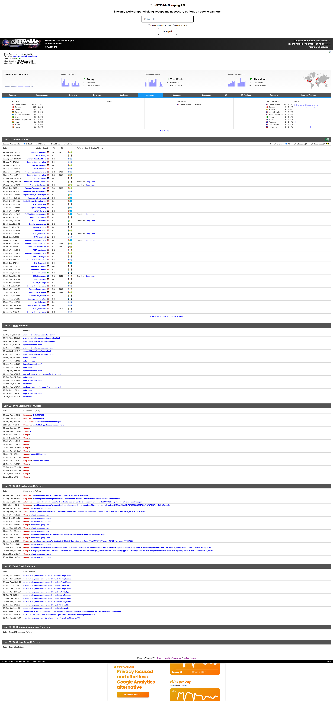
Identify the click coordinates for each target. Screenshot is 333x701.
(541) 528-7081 (38, 415)
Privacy (329, 662)
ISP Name (70, 144)
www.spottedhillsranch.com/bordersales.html (41, 338)
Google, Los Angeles (37, 217)
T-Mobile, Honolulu (38, 152)
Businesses (319, 144)
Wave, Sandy (41, 156)
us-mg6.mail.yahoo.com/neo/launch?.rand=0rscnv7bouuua (47, 595)
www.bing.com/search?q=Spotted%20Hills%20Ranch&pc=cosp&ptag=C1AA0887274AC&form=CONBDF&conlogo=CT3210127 (83, 541)
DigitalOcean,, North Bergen (34, 195)
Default (29, 144)
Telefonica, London (38, 266)
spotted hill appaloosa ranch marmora (48, 425)
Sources (12, 95)
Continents (124, 95)
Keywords (97, 95)
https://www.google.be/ (40, 525)
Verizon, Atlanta (39, 227)
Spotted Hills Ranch (41, 461)
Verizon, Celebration (38, 185)
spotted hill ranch (40, 418)
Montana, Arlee (40, 230)
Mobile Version (190, 658)
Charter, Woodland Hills (36, 159)
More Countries (164, 131)
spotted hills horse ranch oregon (48, 422)
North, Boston (40, 302)
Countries (150, 95)
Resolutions (206, 95)
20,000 (16, 139)
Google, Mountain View (36, 162)
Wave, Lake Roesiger (37, 292)
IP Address (55, 144)
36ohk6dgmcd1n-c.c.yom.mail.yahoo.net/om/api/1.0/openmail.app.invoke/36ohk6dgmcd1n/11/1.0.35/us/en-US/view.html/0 (72, 611)
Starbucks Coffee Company (35, 182)
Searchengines (42, 95)
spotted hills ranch (38, 454)
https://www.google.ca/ (40, 515)
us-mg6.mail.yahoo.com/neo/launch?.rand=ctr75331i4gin (46, 592)
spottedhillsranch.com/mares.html (37, 351)
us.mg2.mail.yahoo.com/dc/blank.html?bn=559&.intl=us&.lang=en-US (51, 618)
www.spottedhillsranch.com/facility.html (39, 335)
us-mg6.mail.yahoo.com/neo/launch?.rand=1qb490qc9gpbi (47, 598)
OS (226, 95)
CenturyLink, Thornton (37, 299)
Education (301, 144)
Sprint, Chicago (39, 283)
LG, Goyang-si (40, 263)
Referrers (73, 95)
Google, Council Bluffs (37, 247)
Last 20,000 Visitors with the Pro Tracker (166, 316)
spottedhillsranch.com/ (32, 345)
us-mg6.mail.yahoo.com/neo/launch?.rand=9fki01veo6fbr (46, 605)
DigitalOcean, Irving (38, 208)
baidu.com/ (27, 384)
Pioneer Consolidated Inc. (35, 172)
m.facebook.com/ (30, 358)
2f (30, 431)
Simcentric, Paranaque (37, 198)
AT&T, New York (39, 204)
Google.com (90, 182)
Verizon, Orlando (39, 165)
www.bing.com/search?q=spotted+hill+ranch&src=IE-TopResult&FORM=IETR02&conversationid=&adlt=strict (76, 499)
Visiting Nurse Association (35, 214)
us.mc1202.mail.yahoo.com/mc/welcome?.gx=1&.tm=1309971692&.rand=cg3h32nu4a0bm (59, 615)
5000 (15, 325)
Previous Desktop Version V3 (169, 658)
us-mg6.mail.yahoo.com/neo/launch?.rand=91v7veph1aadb (47, 576)
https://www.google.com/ (41, 508)
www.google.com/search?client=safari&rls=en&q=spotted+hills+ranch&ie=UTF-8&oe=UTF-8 (67, 534)
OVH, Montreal (40, 169)
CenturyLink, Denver (38, 296)
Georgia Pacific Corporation (34, 191)
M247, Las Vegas (39, 250)
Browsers (274, 95)
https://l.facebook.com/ (32, 364)
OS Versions (246, 95)
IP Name (41, 144)
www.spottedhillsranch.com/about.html (39, 341)
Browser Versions (308, 95)
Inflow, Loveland (39, 279)
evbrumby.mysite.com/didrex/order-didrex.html (42, 374)
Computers (176, 95)
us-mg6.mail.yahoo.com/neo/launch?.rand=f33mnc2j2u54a (47, 602)
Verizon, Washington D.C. (35, 188)
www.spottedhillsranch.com (25, 56)
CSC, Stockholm (39, 178)
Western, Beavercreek (37, 289)
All (288, 144)
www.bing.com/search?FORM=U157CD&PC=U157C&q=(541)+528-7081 (61, 495)
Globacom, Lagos (39, 273)
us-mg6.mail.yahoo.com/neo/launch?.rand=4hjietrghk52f (46, 608)
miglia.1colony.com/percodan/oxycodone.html (42, 387)
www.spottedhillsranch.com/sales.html (39, 348)
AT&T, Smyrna (40, 211)
